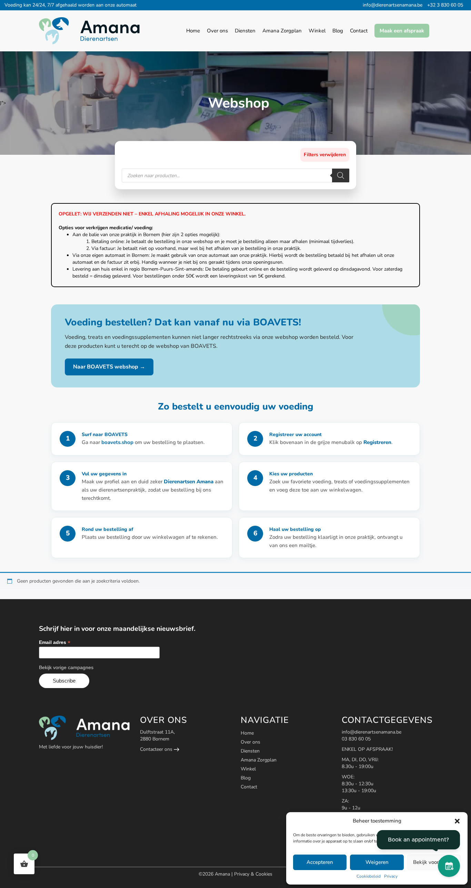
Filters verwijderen (325, 154)
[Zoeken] (340, 175)
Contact (249, 787)
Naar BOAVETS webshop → (109, 367)
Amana (223, 874)
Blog (246, 778)
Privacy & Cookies (253, 874)
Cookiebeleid (369, 876)
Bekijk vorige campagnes (66, 667)
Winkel (248, 769)
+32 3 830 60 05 (445, 5)
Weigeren (377, 862)
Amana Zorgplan (259, 760)
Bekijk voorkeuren (433, 862)
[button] (457, 821)
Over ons (250, 742)
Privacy (391, 876)
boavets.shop (118, 442)
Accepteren (320, 862)
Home (247, 733)
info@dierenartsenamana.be (392, 5)
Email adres (54, 642)
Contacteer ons (157, 749)
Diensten (250, 751)
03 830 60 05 (356, 739)
